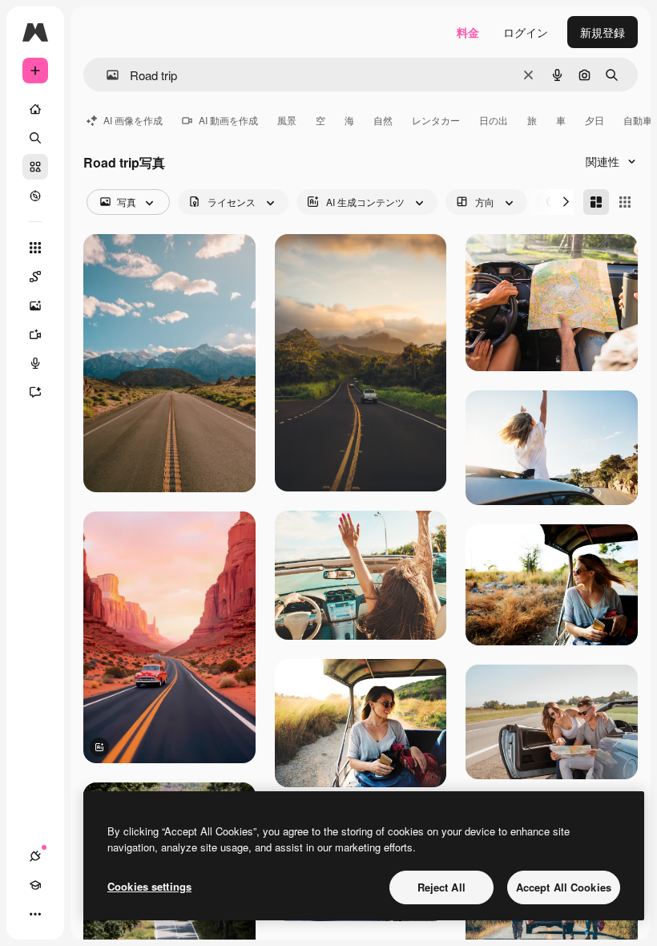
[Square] (625, 202)
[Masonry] (596, 202)
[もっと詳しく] (35, 195)
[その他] (35, 914)
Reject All (441, 887)
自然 (383, 120)
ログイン (525, 32)
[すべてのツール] (35, 248)
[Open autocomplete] (106, 75)
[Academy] (35, 885)
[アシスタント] (35, 392)
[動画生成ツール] (35, 334)
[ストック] (35, 167)
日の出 (493, 120)
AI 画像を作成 (133, 120)
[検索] (35, 138)
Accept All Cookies (563, 887)
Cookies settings (149, 886)
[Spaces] (35, 276)
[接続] (35, 856)
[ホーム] (35, 109)
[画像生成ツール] (35, 305)
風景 (286, 120)
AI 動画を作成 (228, 120)
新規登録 (602, 32)
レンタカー (436, 120)
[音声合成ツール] (35, 363)
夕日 (594, 120)
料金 (468, 32)
